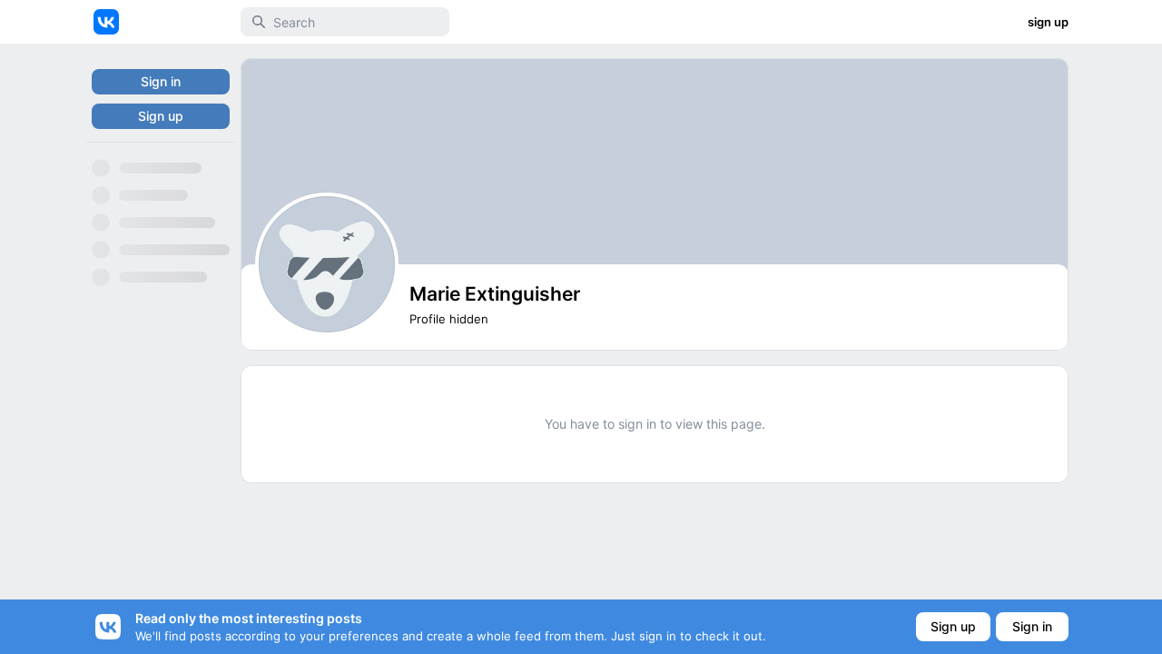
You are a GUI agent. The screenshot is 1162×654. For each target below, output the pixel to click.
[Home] (106, 22)
